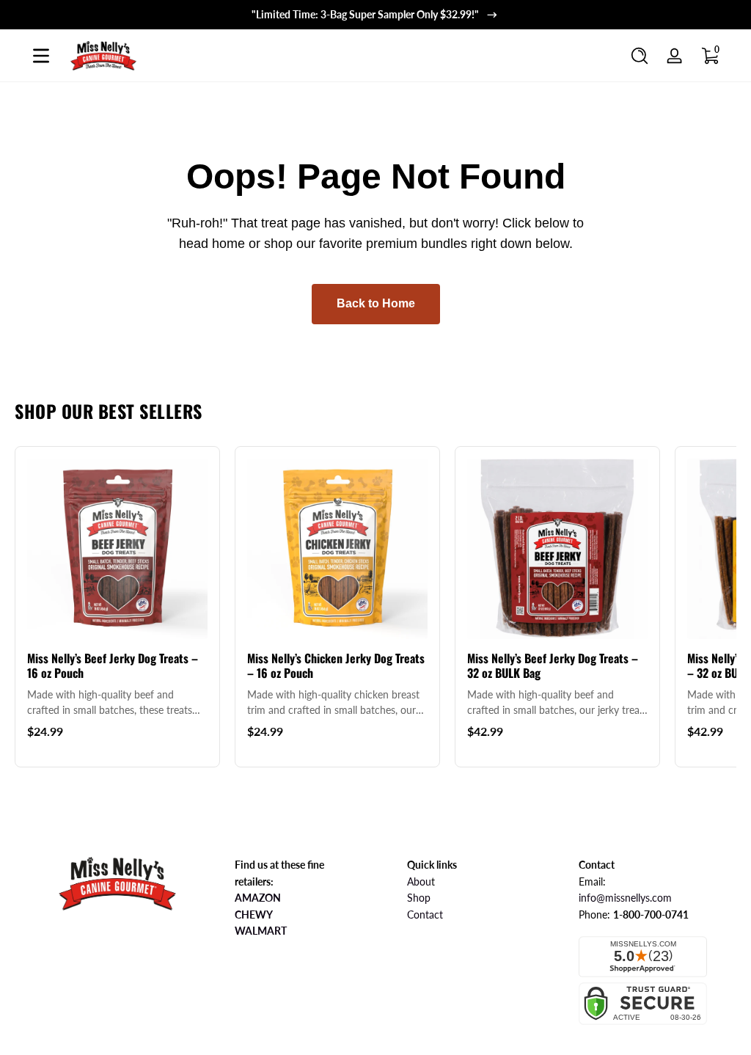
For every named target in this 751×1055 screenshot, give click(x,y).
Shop (419, 897)
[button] (639, 55)
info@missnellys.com (625, 897)
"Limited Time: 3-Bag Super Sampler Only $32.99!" (365, 14)
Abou (419, 881)
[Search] (639, 56)
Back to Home (376, 303)
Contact (425, 914)
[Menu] (41, 55)
